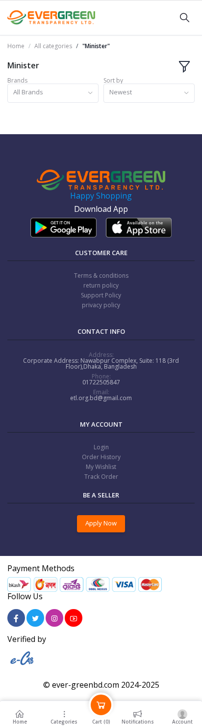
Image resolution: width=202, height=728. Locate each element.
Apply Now (101, 523)
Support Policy (101, 295)
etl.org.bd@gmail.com (101, 398)
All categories (53, 46)
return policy (101, 285)
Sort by (113, 81)
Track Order (101, 476)
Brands (17, 81)
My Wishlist (101, 467)
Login (101, 447)
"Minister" (96, 46)
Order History (101, 457)
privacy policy (101, 305)
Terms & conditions (101, 275)
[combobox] (53, 93)
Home (16, 46)
